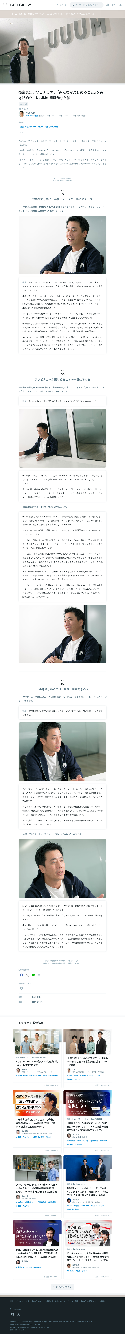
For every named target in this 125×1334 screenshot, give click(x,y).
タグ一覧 (62, 5)
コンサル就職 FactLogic (84, 1321)
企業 (27, 1301)
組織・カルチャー (28, 126)
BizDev (104, 1140)
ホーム (14, 14)
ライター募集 (73, 1301)
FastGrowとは (37, 1301)
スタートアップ (98, 1205)
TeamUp (37, 1324)
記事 (11, 1301)
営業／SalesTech (82, 1205)
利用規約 (34, 1327)
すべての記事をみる (63, 1286)
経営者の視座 (52, 126)
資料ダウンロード (45, 1327)
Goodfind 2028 (27, 1321)
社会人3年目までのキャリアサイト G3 (61, 1321)
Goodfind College (40, 1321)
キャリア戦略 (23, 1075)
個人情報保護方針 (23, 1327)
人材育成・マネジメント (91, 1075)
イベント (19, 1301)
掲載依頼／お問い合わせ (55, 1301)
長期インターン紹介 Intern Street (21, 1324)
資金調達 (94, 1140)
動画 (41, 126)
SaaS (49, 1137)
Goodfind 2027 (15, 1321)
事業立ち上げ (36, 1075)
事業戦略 (71, 1140)
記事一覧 (22, 14)
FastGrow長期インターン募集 (92, 1301)
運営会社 (13, 1327)
